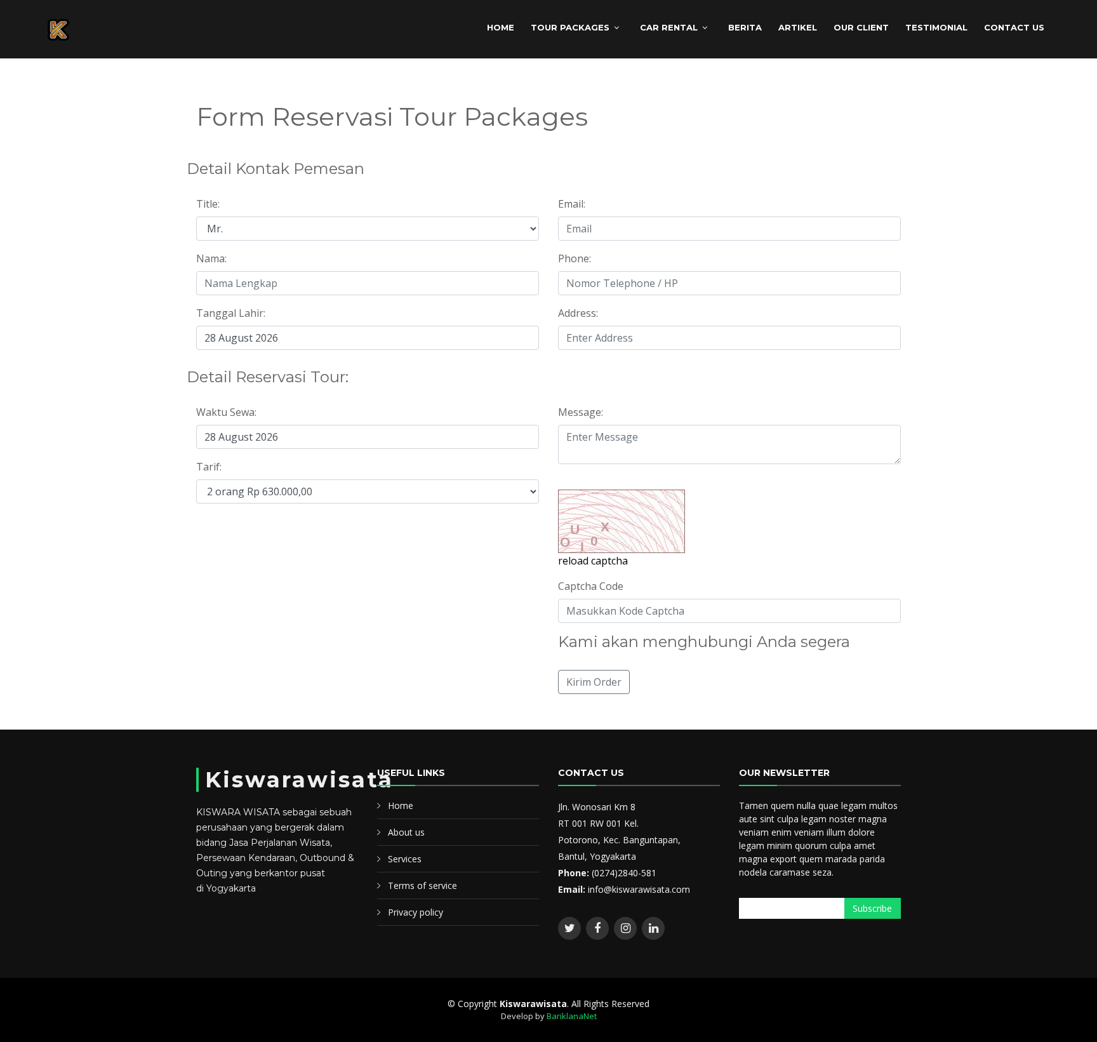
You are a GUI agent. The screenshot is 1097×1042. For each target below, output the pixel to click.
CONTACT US (1014, 27)
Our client (861, 27)
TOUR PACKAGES (570, 27)
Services (405, 859)
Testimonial (936, 27)
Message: (580, 412)
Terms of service (422, 885)
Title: (208, 204)
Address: (578, 313)
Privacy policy (415, 912)
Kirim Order (594, 682)
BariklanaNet (572, 1016)
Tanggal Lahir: (230, 313)
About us (406, 832)
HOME (500, 27)
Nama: (211, 258)
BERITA (745, 27)
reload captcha (593, 561)
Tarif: (209, 467)
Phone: (574, 258)
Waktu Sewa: (226, 412)
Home (400, 805)
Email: (571, 204)
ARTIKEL (797, 27)
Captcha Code (590, 586)
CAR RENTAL (669, 27)
